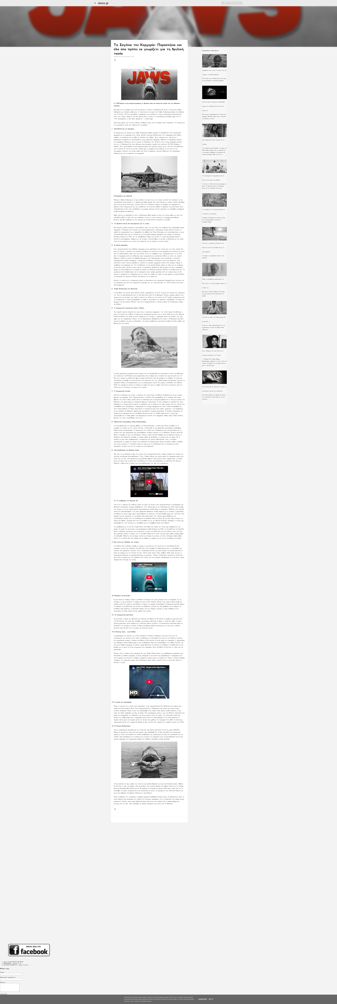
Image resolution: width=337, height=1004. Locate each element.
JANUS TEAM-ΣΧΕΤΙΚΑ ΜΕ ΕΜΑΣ (13, 962)
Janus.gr (103, 3)
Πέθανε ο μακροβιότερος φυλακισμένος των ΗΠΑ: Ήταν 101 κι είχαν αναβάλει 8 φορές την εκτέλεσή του (214, 283)
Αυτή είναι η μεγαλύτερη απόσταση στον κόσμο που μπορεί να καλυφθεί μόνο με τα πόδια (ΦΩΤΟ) (213, 247)
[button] (115, 60)
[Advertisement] (149, 837)
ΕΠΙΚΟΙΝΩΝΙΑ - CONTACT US (12, 963)
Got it (211, 999)
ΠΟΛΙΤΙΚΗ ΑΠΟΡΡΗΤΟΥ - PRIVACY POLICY (16, 965)
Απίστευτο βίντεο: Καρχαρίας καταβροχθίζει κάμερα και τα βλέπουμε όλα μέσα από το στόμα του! (213, 106)
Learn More (202, 999)
